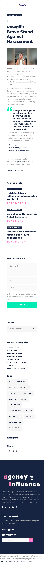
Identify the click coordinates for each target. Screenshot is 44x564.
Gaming (10, 350)
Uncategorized (14, 368)
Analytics (21, 382)
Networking (13, 353)
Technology (15, 422)
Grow (24, 399)
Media (29, 410)
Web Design (14, 428)
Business (24, 387)
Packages (11, 359)
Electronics (13, 347)
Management (15, 410)
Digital (12, 399)
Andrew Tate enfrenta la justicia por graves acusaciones (21, 234)
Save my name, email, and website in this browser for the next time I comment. (21, 297)
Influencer (14, 405)
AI (10, 382)
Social (10, 365)
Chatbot (13, 393)
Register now (20, 161)
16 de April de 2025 (14, 189)
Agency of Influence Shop (19, 150)
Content (27, 393)
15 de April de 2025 (14, 210)
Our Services (14, 145)
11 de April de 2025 (14, 15)
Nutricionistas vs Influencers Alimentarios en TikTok (22, 196)
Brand (12, 387)
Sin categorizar (15, 362)
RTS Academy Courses (18, 147)
